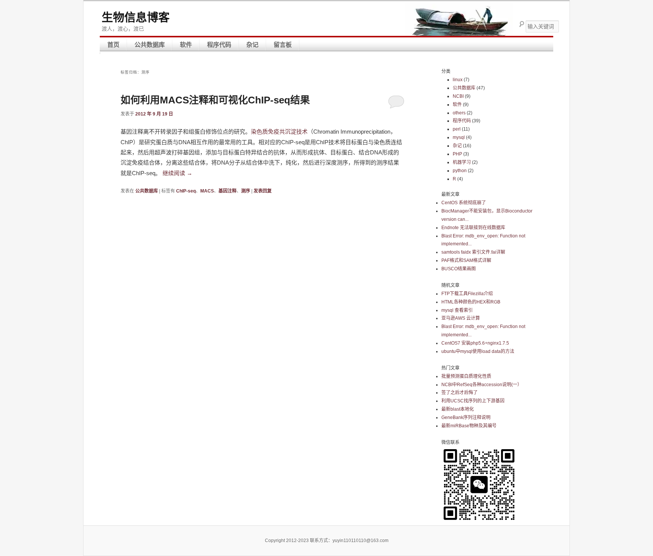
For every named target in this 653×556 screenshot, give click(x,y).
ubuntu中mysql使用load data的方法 (477, 351)
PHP (457, 154)
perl (457, 129)
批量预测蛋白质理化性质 (466, 376)
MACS (207, 191)
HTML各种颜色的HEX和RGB (470, 302)
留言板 (283, 45)
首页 (113, 45)
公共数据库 (150, 45)
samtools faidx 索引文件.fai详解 (473, 252)
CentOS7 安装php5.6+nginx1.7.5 (475, 343)
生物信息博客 (136, 17)
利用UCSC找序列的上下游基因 (472, 401)
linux (458, 79)
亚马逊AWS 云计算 (460, 318)
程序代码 (219, 45)
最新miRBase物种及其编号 (469, 425)
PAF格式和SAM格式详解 (466, 260)
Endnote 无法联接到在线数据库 (473, 227)
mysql (459, 137)
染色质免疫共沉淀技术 (279, 131)
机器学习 (462, 162)
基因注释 (227, 191)
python (460, 170)
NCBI (458, 96)
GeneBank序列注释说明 (466, 417)
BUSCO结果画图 (458, 268)
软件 (186, 45)
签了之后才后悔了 (459, 392)
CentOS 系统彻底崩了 (463, 202)
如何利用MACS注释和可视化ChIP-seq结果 (215, 100)
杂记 (252, 45)
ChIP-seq (186, 191)
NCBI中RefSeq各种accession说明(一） (481, 384)
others (459, 113)
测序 (245, 191)
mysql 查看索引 (457, 310)
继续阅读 (177, 173)
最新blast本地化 (457, 409)
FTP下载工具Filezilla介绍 (467, 293)
